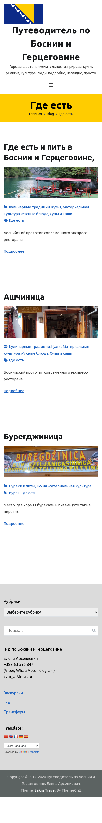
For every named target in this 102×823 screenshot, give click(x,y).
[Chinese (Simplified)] (6, 738)
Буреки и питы (22, 486)
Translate (33, 751)
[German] (21, 738)
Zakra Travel (45, 790)
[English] (11, 738)
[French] (16, 738)
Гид (7, 702)
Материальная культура (69, 486)
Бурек (14, 493)
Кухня (56, 207)
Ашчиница (24, 296)
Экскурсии (13, 693)
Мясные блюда (34, 214)
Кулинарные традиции (29, 207)
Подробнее (14, 251)
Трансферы (14, 712)
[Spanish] (26, 738)
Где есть (16, 220)
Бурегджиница (33, 436)
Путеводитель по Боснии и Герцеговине (51, 43)
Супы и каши (61, 214)
